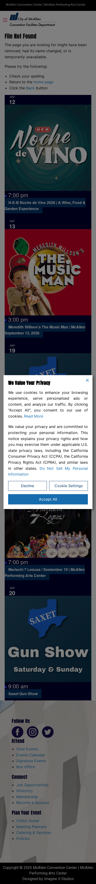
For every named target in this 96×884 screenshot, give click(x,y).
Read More (33, 416)
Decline (27, 485)
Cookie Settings (69, 485)
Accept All (48, 499)
